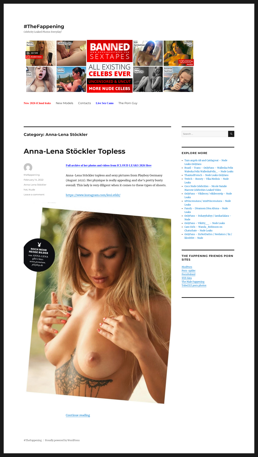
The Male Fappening (193, 281)
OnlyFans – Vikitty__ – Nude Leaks (204, 223)
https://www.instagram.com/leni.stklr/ (93, 195)
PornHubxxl (188, 274)
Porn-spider (189, 270)
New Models (64, 103)
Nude (32, 189)
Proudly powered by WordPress (62, 440)
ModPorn (187, 267)
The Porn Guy (127, 103)
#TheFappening (44, 26)
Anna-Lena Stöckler (35, 184)
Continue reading (78, 415)
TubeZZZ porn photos (194, 285)
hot (26, 189)
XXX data (187, 278)
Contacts (84, 103)
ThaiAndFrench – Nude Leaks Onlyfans (206, 175)
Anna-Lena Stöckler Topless (74, 151)
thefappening (32, 174)
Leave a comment (34, 194)
